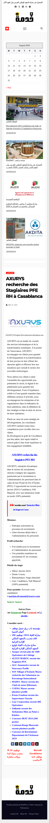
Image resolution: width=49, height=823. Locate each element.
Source (18, 602)
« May (8, 88)
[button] (42, 28)
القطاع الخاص (11, 121)
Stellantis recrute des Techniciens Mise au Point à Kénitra (25, 711)
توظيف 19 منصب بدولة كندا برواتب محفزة (15, 753)
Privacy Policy (34, 814)
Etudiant (9, 160)
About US (23, 814)
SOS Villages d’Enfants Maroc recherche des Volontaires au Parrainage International (27, 675)
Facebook (32, 612)
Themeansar (24, 808)
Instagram (16, 612)
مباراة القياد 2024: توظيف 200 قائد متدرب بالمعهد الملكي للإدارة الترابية (26, 638)
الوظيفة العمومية (13, 199)
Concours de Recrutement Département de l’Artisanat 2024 (25, 735)
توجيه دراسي (20, 160)
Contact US (14, 814)
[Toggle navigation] (25, 29)
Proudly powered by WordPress (17, 805)
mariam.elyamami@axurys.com (24, 596)
